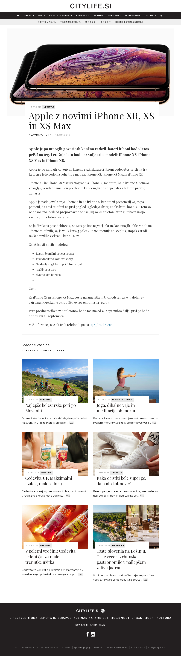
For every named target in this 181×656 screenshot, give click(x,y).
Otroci (91, 22)
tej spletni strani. (102, 325)
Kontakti (81, 625)
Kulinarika (82, 16)
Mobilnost (114, 16)
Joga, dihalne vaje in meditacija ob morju (116, 407)
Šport (106, 22)
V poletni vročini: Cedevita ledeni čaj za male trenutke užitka (50, 556)
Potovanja (47, 22)
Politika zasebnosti (117, 647)
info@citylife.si (157, 647)
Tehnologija (70, 22)
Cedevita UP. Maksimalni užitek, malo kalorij (48, 480)
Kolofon (98, 647)
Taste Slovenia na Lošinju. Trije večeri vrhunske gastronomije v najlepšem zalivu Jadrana (121, 559)
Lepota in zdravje (60, 16)
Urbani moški (133, 16)
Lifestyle (28, 16)
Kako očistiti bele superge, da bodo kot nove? (121, 480)
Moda (41, 16)
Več (71, 423)
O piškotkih (138, 647)
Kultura (151, 16)
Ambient (98, 16)
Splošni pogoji (82, 647)
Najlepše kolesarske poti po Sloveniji (50, 407)
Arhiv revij (98, 625)
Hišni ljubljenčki (129, 22)
